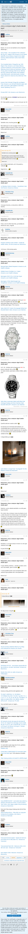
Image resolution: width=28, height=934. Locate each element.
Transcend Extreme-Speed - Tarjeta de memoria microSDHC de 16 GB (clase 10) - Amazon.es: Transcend (13, 839)
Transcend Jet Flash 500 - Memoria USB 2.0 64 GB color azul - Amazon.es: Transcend (13, 846)
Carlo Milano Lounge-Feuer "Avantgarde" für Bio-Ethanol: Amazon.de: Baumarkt (14, 469)
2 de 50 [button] (13, 857)
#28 (26, 142)
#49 (26, 785)
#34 (26, 292)
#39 (26, 536)
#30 (26, 197)
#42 (26, 620)
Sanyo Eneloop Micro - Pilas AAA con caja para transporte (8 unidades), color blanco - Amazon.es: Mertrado (13, 814)
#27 (26, 115)
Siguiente (19, 857)
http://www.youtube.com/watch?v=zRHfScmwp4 (14, 758)
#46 (26, 713)
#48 (26, 767)
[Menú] (2, 1)
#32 (26, 235)
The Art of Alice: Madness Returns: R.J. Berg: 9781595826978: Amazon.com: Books (12, 647)
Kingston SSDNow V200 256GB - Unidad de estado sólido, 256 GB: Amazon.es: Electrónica (13, 243)
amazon (21, 30)
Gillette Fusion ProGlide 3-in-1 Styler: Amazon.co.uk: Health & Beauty (11, 272)
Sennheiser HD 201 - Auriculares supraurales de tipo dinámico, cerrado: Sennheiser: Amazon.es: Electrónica (13, 667)
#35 (26, 359)
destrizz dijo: (5, 593)
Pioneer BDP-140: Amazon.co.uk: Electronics (13, 92)
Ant (8, 857)
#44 (26, 658)
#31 (26, 216)
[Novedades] (26, 1)
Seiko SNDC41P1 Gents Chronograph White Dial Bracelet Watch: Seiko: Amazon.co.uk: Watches (14, 309)
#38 (26, 500)
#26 (26, 40)
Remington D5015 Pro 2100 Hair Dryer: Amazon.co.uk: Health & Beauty (11, 277)
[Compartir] (24, 40)
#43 (26, 639)
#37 (26, 480)
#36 (26, 416)
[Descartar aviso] (25, 6)
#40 (26, 558)
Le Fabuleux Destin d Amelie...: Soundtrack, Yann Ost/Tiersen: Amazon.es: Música (14, 187)
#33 (26, 258)
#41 (26, 585)
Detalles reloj (4, 748)
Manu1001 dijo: (5, 150)
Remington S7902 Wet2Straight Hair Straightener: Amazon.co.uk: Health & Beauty (13, 282)
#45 (26, 683)
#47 (26, 737)
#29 (26, 178)
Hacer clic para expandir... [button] (14, 606)
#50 (26, 830)
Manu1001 (4, 30)
